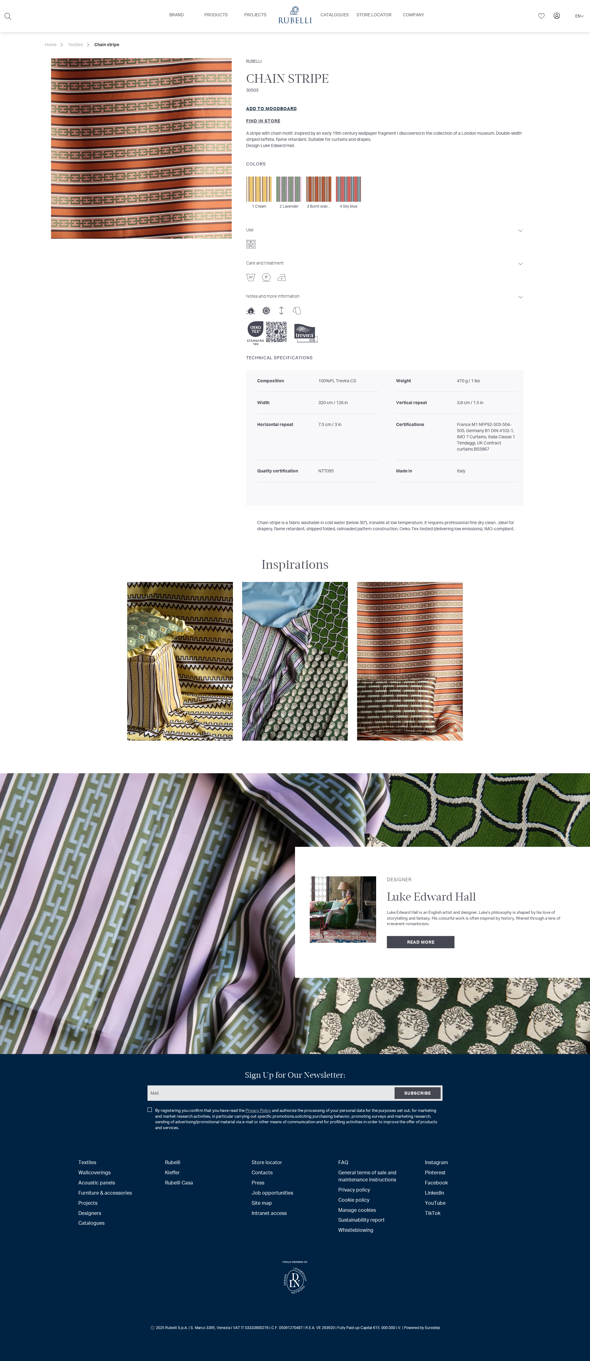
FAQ (343, 1162)
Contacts (262, 1172)
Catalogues (91, 1223)
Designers (89, 1213)
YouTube (435, 1203)
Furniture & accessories (105, 1192)
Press (258, 1182)
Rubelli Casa (179, 1182)
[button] (579, 16)
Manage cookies (357, 1210)
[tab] (385, 236)
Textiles (75, 44)
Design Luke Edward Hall (270, 145)
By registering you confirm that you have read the (296, 1119)
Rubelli (254, 61)
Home (51, 44)
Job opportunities (272, 1192)
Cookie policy (353, 1200)
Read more (421, 941)
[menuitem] (176, 15)
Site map (262, 1203)
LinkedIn (434, 1192)
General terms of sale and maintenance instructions (367, 1175)
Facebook (436, 1182)
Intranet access (269, 1213)
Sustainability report (361, 1220)
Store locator (267, 1162)
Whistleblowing (355, 1230)
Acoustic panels (96, 1182)
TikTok (432, 1213)
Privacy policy (354, 1189)
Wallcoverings (94, 1172)
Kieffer (172, 1172)
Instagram (436, 1162)
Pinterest (435, 1172)
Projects (87, 1203)
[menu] (295, 16)
